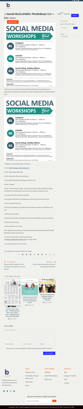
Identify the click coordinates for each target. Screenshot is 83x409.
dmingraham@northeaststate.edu (16, 239)
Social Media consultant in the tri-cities (16, 243)
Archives (62, 34)
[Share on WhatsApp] (53, 254)
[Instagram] (10, 391)
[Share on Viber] (34, 254)
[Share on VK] (38, 254)
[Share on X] (18, 254)
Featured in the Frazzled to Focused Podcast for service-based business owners (30, 299)
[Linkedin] (14, 391)
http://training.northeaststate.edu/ (19, 168)
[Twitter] (7, 391)
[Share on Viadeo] (50, 254)
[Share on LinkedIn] (30, 254)
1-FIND (72, 407)
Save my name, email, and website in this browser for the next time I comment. (29, 348)
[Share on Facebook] (22, 254)
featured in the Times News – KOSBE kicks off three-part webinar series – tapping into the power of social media (12, 312)
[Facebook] (4, 391)
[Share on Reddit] (42, 254)
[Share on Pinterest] (26, 254)
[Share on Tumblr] (46, 254)
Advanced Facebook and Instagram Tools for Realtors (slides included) (47, 297)
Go (75, 27)
